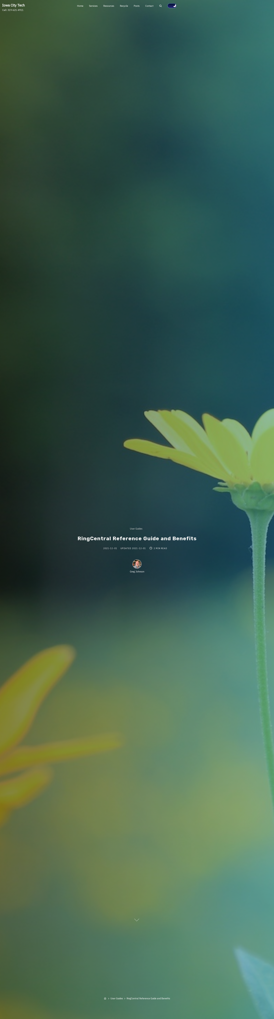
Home (80, 5)
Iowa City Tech (13, 5)
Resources (108, 5)
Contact (149, 5)
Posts (137, 5)
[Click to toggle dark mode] (172, 5)
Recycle (124, 5)
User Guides (136, 528)
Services (93, 5)
